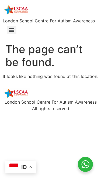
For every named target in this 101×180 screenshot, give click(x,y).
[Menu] (11, 30)
